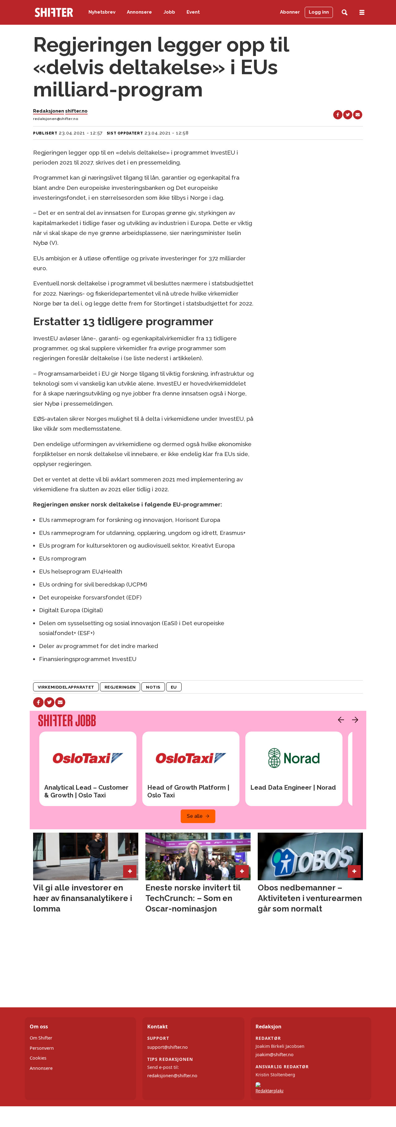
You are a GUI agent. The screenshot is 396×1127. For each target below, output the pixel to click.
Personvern (42, 1048)
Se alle (195, 816)
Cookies (38, 1058)
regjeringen (120, 687)
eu (174, 687)
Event (193, 12)
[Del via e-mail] (357, 114)
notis (153, 687)
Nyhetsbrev (101, 12)
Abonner (290, 12)
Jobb (169, 12)
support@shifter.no (167, 1047)
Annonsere (139, 12)
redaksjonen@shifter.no (172, 1075)
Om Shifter (41, 1038)
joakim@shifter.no (275, 1054)
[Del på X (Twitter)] (347, 114)
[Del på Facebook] (337, 114)
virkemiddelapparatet (66, 687)
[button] (339, 719)
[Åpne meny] (362, 12)
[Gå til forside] (54, 12)
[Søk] (344, 12)
